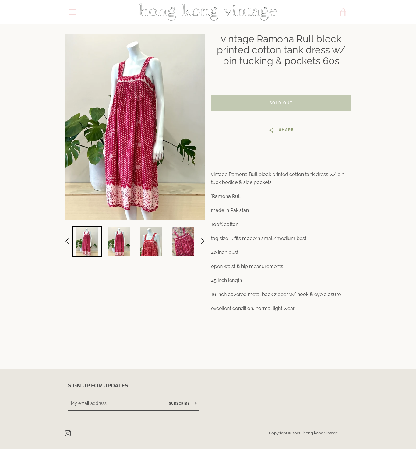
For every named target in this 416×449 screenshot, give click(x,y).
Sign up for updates (98, 385)
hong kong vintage (320, 433)
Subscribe (180, 403)
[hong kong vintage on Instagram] (68, 433)
